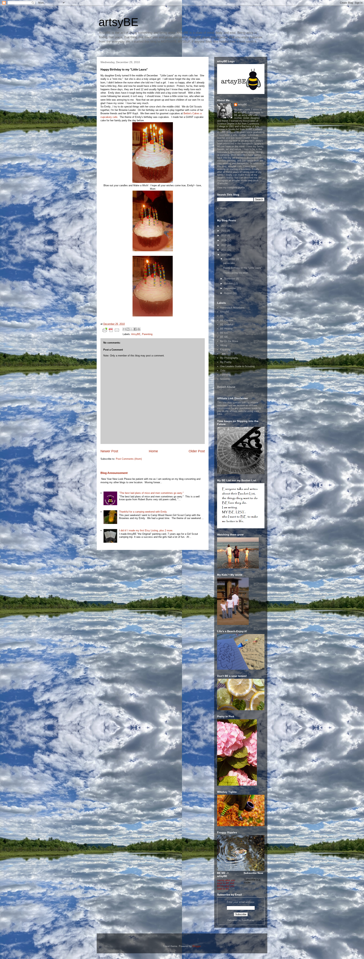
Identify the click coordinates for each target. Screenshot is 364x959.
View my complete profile (231, 187)
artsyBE (118, 22)
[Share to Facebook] (135, 329)
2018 (224, 240)
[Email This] (124, 329)
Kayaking (225, 349)
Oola (222, 370)
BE (222, 316)
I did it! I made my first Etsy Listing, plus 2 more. (146, 530)
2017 (224, 245)
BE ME (224, 337)
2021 (224, 230)
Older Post (197, 451)
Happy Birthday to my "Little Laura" (242, 267)
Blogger (196, 946)
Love (222, 353)
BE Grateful (226, 324)
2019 (224, 235)
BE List (224, 332)
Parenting (147, 334)
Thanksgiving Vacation (235, 272)
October (229, 283)
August (228, 293)
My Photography (229, 357)
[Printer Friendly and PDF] (110, 330)
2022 (224, 226)
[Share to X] (131, 329)
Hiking (223, 345)
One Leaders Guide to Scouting (237, 366)
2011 (224, 249)
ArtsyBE (135, 334)
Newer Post (109, 451)
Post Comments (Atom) (129, 458)
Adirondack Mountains (232, 307)
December (230, 259)
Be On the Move (229, 341)
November (230, 278)
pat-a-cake (229, 263)
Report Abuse (226, 386)
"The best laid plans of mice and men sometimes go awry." (151, 493)
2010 (224, 254)
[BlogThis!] (128, 329)
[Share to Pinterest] (139, 329)
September (230, 288)
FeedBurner (248, 920)
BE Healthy (226, 328)
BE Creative (226, 320)
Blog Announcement (114, 472)
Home (153, 451)
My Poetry (225, 362)
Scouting (225, 378)
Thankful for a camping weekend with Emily (143, 511)
